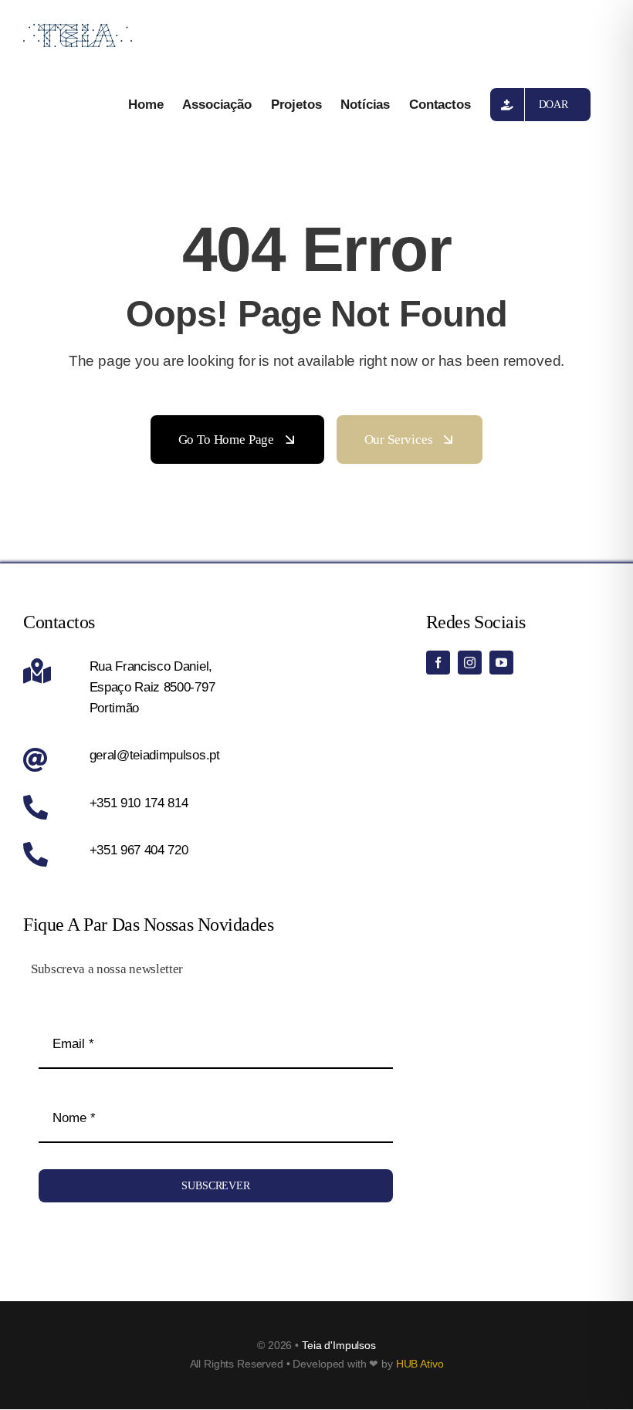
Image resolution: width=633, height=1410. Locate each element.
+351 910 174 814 (139, 803)
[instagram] (470, 663)
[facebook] (438, 663)
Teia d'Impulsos (339, 1345)
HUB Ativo (420, 1364)
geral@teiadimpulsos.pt (155, 755)
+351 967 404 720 (139, 850)
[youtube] (501, 663)
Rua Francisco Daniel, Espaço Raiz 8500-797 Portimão (152, 687)
